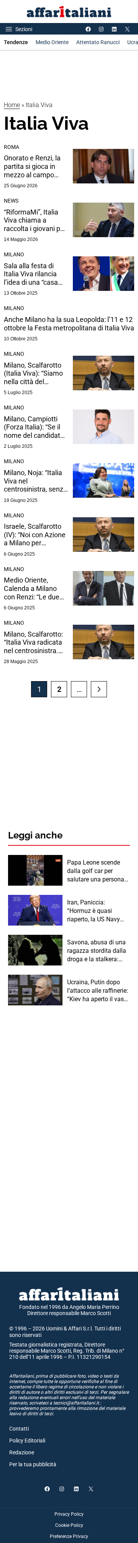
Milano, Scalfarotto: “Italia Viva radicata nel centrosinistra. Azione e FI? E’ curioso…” (33, 642)
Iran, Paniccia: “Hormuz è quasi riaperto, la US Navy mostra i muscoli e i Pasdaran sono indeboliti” (93, 911)
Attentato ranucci (98, 42)
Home (12, 105)
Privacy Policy (69, 1514)
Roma (11, 147)
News (11, 201)
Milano (14, 254)
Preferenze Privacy (69, 1536)
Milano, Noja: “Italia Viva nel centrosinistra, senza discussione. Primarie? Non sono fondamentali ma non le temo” (35, 481)
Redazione (21, 1452)
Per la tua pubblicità (32, 1464)
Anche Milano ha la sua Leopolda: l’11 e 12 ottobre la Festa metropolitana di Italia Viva (69, 323)
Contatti (19, 1429)
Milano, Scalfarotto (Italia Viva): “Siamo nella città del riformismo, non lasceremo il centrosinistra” (33, 373)
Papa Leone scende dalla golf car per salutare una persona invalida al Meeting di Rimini (96, 871)
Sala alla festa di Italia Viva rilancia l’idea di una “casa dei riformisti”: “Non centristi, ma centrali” (36, 274)
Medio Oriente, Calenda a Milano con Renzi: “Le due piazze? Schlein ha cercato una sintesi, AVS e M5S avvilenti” (35, 588)
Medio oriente (52, 42)
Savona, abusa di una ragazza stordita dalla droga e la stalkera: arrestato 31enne (96, 951)
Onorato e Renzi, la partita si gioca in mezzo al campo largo (32, 166)
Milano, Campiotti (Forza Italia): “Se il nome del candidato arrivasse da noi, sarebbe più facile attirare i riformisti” (34, 427)
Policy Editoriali (27, 1440)
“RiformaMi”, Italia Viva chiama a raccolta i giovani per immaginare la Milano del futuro (35, 220)
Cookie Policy (69, 1525)
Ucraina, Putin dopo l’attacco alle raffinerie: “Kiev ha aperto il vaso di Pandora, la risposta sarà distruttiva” (97, 991)
